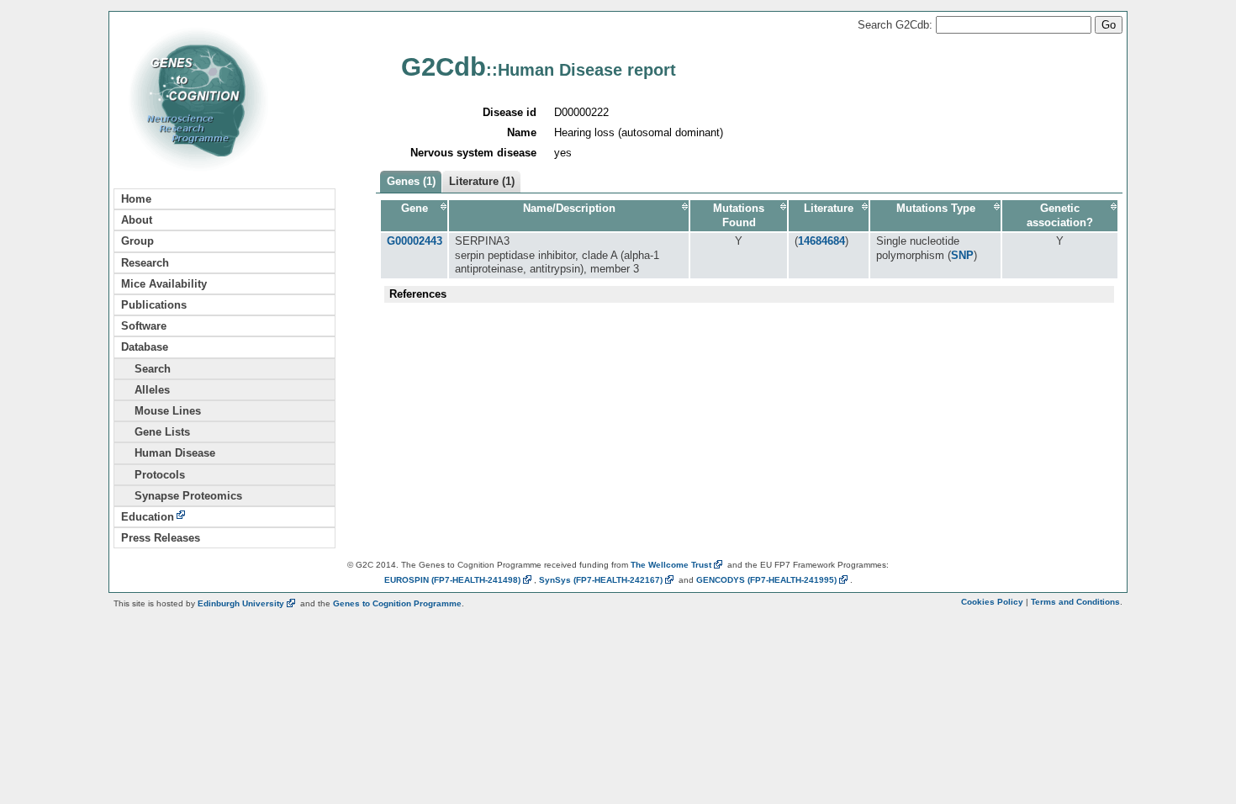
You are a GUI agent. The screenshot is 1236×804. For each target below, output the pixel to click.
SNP (962, 255)
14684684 (821, 241)
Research (145, 263)
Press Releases (160, 538)
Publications (154, 305)
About (136, 220)
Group (137, 241)
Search (146, 368)
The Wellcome (671, 564)
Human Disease (168, 453)
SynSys (601, 579)
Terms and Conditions (1075, 601)
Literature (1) (482, 181)
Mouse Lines (161, 411)
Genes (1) (411, 181)
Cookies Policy (992, 601)
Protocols (153, 474)
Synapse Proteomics (181, 495)
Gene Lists (155, 432)
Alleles (145, 389)
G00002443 (414, 241)
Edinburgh (241, 603)
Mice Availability (164, 284)
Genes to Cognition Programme (397, 603)
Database (144, 347)
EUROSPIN (452, 579)
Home (136, 199)
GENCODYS (766, 579)
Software (143, 326)
